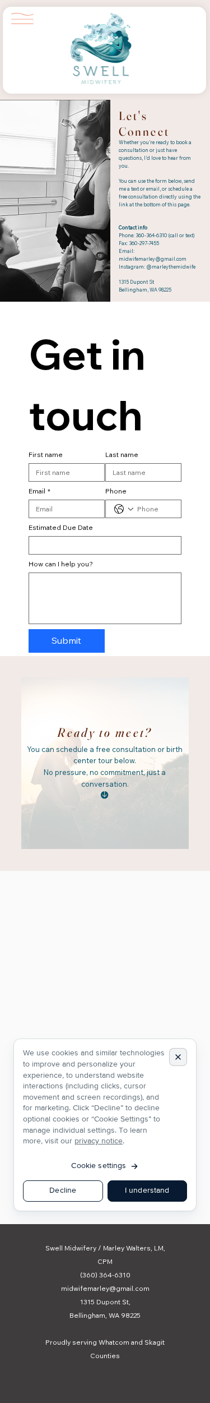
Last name (121, 454)
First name (46, 454)
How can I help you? (61, 564)
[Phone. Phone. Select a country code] (124, 509)
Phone (116, 491)
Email (39, 491)
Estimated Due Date (61, 527)
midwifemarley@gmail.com (152, 259)
